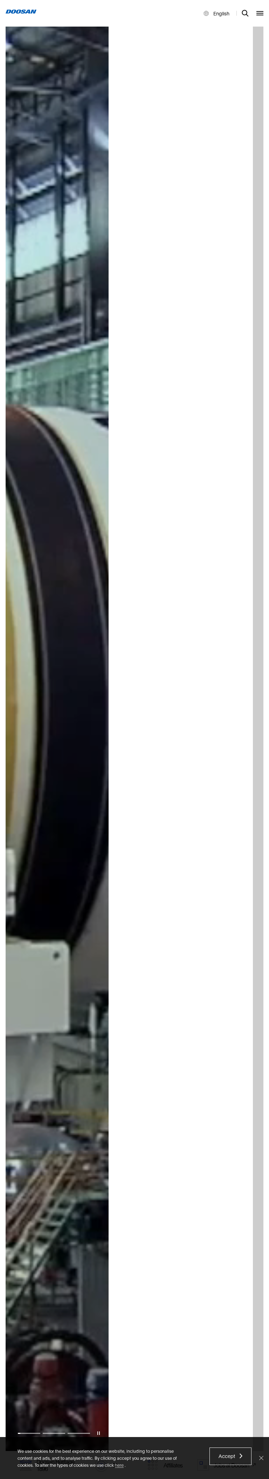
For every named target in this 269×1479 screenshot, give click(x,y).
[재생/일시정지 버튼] (99, 1433)
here (119, 1464)
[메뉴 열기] (259, 13)
